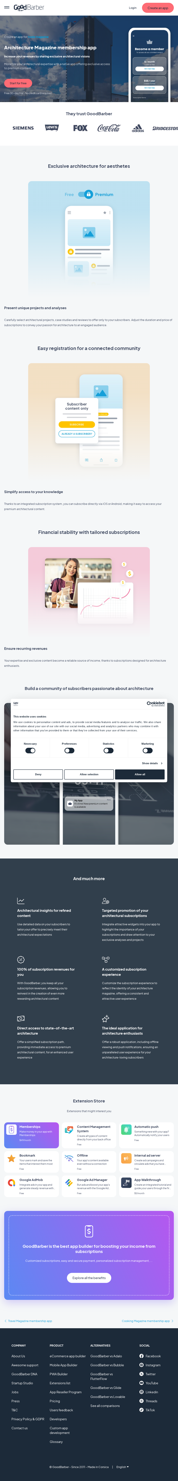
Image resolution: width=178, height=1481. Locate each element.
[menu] (6, 8)
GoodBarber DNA (24, 1374)
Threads (151, 1401)
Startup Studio (22, 1383)
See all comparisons (105, 1406)
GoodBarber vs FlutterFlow (101, 1376)
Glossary (56, 1442)
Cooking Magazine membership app (146, 1321)
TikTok (150, 1410)
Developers (58, 1419)
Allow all (140, 774)
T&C (14, 1410)
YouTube (152, 1383)
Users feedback (61, 1410)
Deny (38, 774)
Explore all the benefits (89, 1278)
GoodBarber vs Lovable (107, 1397)
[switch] (69, 750)
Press (15, 1401)
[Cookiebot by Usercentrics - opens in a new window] (149, 704)
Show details (150, 763)
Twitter (151, 1374)
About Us (18, 1356)
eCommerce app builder (68, 1356)
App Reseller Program (66, 1392)
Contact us (19, 1428)
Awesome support (24, 1365)
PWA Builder (59, 1374)
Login (132, 8)
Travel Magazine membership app (30, 1321)
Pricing (55, 1401)
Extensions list (60, 1383)
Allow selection (89, 774)
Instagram (153, 1365)
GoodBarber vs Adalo (106, 1356)
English (121, 1467)
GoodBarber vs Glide (105, 1388)
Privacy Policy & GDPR (27, 1419)
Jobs (14, 1392)
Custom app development (60, 1430)
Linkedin (152, 1392)
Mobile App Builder (63, 1365)
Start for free (18, 83)
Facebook (153, 1356)
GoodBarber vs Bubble (107, 1365)
